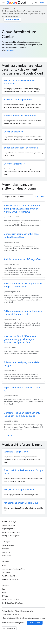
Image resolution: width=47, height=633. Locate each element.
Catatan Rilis (6, 552)
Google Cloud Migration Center (19, 489)
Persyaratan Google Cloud (12, 614)
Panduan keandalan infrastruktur (20, 115)
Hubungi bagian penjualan (11, 536)
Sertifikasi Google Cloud (16, 451)
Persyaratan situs (27, 611)
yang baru (9, 50)
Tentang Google (7, 611)
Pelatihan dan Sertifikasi (10, 579)
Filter (40, 197)
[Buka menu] (3, 2)
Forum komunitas (8, 545)
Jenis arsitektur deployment (18, 99)
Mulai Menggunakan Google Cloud (13, 569)
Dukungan (5, 549)
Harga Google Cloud (8, 529)
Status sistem (6, 556)
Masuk (42, 3)
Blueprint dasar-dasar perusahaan (21, 147)
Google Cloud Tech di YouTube (12, 603)
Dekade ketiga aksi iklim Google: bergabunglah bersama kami (24, 618)
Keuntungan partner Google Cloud (21, 503)
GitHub (4, 565)
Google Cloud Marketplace (11, 532)
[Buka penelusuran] (31, 2)
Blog (3, 589)
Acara (4, 592)
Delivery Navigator (14, 163)
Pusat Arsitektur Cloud (9, 576)
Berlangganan (35, 623)
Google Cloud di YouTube (10, 599)
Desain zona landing (14, 131)
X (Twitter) (5, 596)
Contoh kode (6, 572)
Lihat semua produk (8, 525)
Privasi (17, 611)
